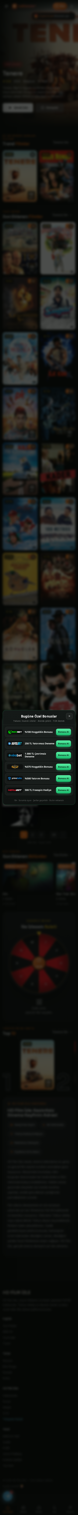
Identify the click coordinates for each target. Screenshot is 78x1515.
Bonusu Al (63, 731)
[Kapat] (69, 716)
